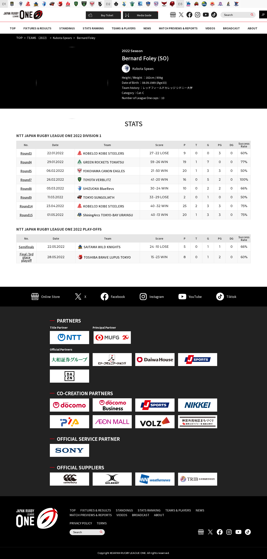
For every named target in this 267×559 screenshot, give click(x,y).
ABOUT (252, 28)
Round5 (26, 171)
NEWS (147, 28)
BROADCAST (231, 28)
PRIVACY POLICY (81, 523)
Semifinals (26, 246)
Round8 (26, 188)
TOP (13, 28)
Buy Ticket (107, 15)
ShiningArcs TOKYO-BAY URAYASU (108, 214)
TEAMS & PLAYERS (124, 28)
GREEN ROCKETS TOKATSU (103, 162)
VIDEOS (210, 28)
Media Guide (144, 15)
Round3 (26, 153)
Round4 (26, 162)
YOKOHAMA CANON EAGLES (104, 170)
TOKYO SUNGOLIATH (98, 197)
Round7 (26, 179)
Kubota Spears (62, 38)
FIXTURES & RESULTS (37, 28)
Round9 (26, 197)
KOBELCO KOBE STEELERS (103, 153)
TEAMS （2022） (37, 38)
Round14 (26, 206)
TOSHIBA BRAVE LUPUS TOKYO (107, 257)
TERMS (102, 523)
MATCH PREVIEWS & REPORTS (178, 28)
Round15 (26, 215)
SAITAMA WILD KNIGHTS (102, 246)
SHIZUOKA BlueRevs (98, 188)
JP (263, 14)
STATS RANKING (93, 28)
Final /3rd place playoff (26, 257)
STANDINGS (67, 28)
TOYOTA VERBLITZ (97, 179)
